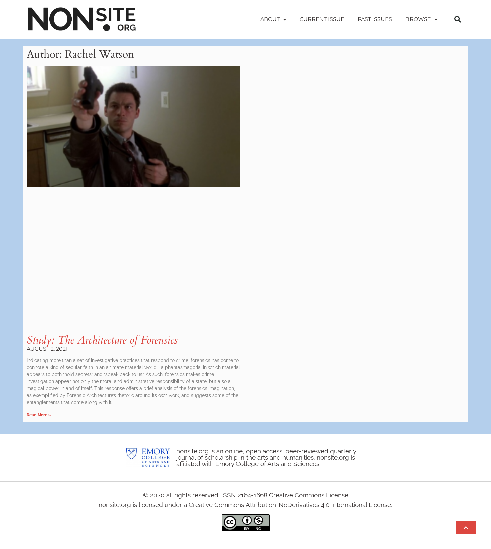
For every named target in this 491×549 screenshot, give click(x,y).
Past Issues (375, 19)
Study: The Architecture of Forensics (102, 340)
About (270, 19)
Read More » (39, 415)
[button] (457, 19)
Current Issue (322, 19)
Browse (418, 19)
